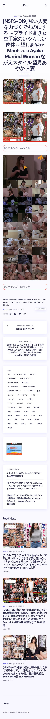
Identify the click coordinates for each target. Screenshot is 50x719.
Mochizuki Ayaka (39, 299)
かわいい (10, 395)
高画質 (10, 428)
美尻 (9, 424)
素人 (9, 419)
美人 (22, 419)
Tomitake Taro (20, 302)
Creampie (12, 378)
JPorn (25, 5)
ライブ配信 (11, 407)
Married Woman (24, 299)
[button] (4, 5)
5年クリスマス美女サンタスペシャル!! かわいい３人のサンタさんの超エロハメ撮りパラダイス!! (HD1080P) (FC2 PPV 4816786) (25, 486)
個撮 (9, 411)
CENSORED (24, 74)
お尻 (38, 391)
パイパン (20, 403)
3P (9, 374)
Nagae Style (8, 302)
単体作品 (17, 411)
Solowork (29, 391)
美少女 (37, 419)
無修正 (18, 415)
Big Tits (33, 374)
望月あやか (6, 305)
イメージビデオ (22, 395)
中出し (21, 407)
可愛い (26, 411)
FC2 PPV (25, 382)
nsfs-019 (25, 148)
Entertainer (13, 382)
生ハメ (33, 415)
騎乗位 (40, 424)
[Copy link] (24, 314)
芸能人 (23, 424)
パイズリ (10, 403)
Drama (5, 299)
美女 (29, 419)
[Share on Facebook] (15, 314)
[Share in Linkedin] (19, 314)
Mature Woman (14, 391)
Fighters (13, 299)
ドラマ (30, 302)
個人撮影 (36, 407)
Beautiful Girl (20, 374)
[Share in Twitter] (10, 314)
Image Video (13, 387)
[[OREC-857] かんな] (25, 327)
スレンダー (11, 399)
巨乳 (33, 411)
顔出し (32, 424)
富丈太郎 (40, 302)
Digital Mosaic (26, 378)
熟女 (25, 415)
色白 (16, 424)
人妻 (35, 302)
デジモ (21, 399)
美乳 (16, 419)
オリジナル (34, 395)
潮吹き (10, 415)
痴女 (40, 415)
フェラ (29, 403)
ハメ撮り (30, 399)
